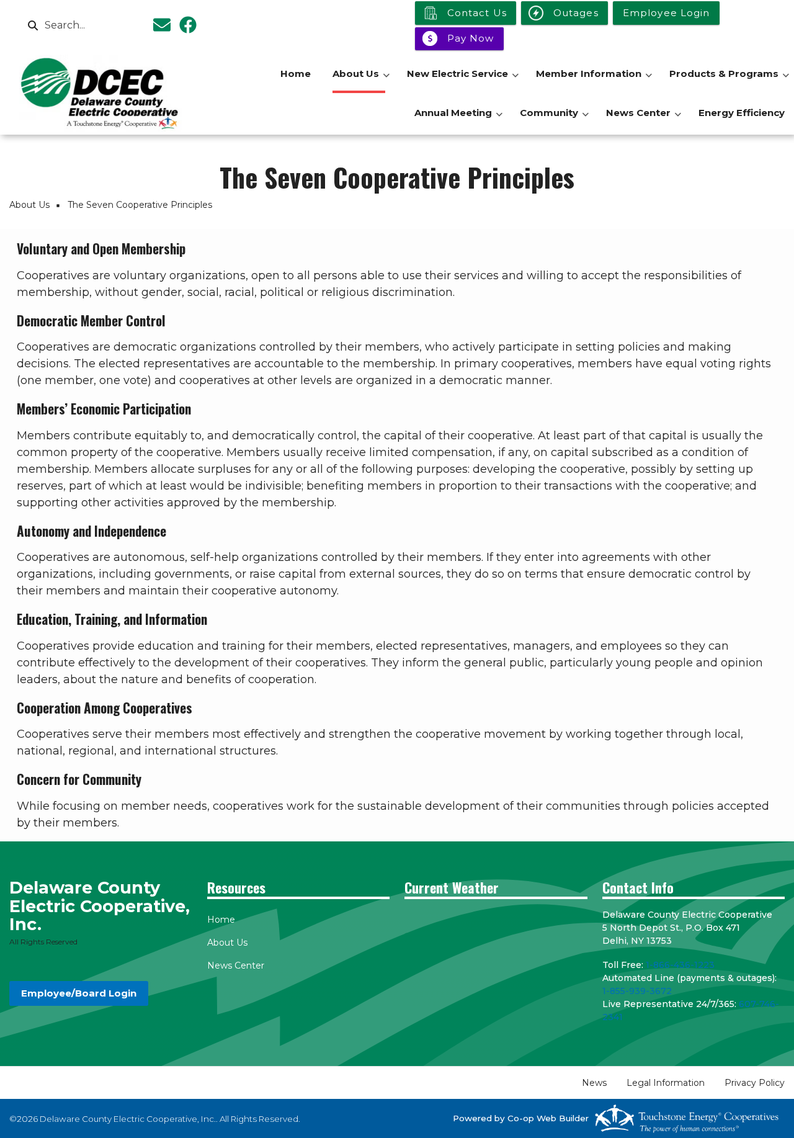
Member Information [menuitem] (594, 80)
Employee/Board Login (78, 993)
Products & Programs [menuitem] (729, 80)
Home (221, 919)
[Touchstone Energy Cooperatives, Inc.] (687, 1118)
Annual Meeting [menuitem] (458, 119)
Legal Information (666, 1082)
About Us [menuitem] (361, 80)
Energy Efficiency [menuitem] (741, 113)
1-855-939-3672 (637, 991)
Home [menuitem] (295, 73)
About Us (227, 942)
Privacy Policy (755, 1082)
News (594, 1082)
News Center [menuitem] (643, 119)
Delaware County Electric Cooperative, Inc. (99, 906)
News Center (235, 965)
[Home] (100, 93)
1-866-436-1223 (680, 964)
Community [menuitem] (554, 119)
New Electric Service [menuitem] (463, 80)
